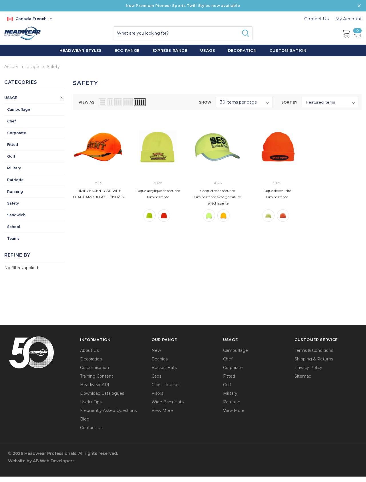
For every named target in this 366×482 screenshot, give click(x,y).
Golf (11, 156)
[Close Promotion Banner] (359, 5)
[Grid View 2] (110, 102)
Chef (11, 121)
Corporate (16, 133)
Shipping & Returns (314, 359)
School (13, 227)
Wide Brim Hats (168, 401)
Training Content (96, 376)
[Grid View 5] (140, 102)
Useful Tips (91, 401)
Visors (157, 393)
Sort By (289, 102)
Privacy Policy (308, 367)
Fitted (12, 144)
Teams (13, 238)
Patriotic (15, 180)
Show (205, 102)
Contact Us (316, 18)
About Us (89, 350)
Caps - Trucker (166, 384)
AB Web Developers (54, 460)
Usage (10, 98)
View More (162, 410)
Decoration (91, 359)
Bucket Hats (164, 367)
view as (86, 102)
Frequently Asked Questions (108, 410)
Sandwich (16, 215)
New (156, 350)
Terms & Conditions (314, 350)
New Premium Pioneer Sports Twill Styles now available (183, 5)
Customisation (94, 367)
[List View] (102, 102)
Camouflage (18, 109)
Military (14, 168)
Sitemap (303, 376)
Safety (13, 203)
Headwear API (94, 384)
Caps (156, 376)
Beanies (160, 359)
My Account (348, 18)
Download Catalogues (102, 393)
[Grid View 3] (118, 102)
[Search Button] (245, 33)
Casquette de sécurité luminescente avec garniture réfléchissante (217, 197)
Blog (84, 419)
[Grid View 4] (128, 102)
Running (15, 191)
